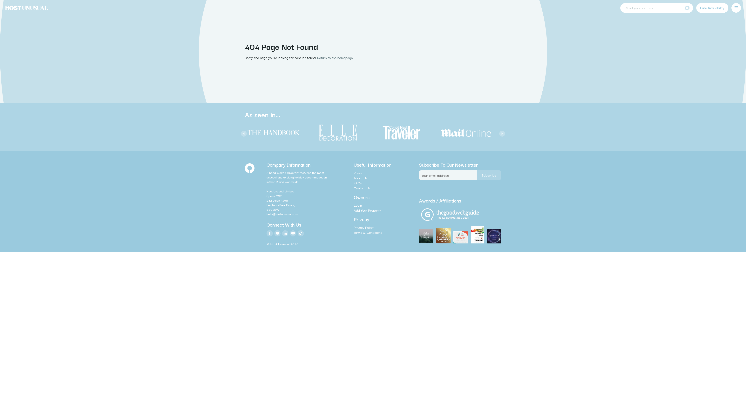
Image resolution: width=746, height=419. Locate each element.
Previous (243, 133)
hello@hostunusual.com (282, 213)
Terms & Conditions (368, 232)
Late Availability (712, 7)
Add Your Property (367, 210)
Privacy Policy (364, 227)
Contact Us (362, 187)
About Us (360, 177)
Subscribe (489, 175)
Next (501, 133)
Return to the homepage (335, 57)
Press (358, 172)
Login (358, 205)
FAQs (358, 182)
